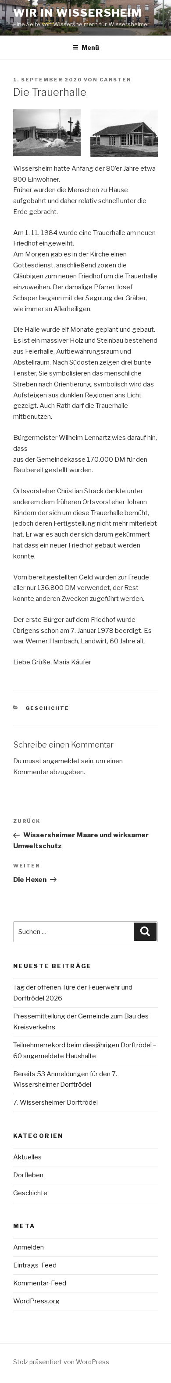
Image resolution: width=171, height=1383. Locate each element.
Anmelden (28, 1247)
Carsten (116, 80)
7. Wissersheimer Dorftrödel (55, 1102)
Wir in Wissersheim (77, 13)
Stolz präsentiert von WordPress (61, 1361)
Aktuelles (27, 1157)
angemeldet (61, 761)
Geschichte (47, 708)
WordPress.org (36, 1301)
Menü (90, 47)
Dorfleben (28, 1175)
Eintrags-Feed (35, 1265)
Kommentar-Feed (39, 1283)
